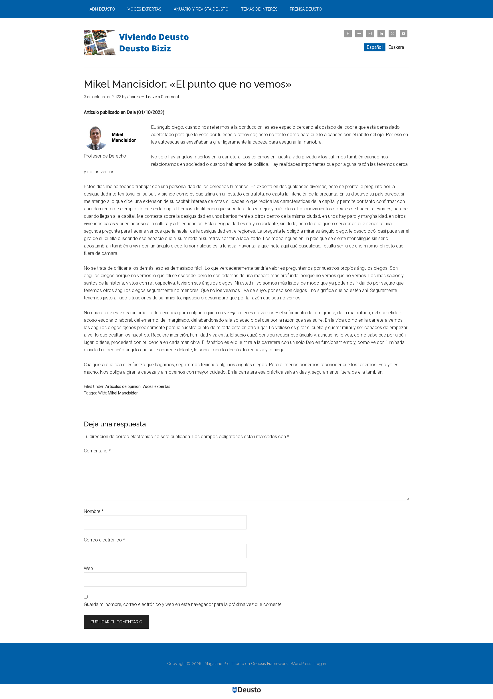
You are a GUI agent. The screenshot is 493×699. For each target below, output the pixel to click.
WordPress (301, 663)
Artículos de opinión (123, 386)
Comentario (97, 451)
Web (88, 568)
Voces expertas (156, 386)
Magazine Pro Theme (224, 663)
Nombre (94, 511)
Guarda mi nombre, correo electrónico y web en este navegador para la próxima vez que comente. (183, 604)
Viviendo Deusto (138, 42)
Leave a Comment (162, 96)
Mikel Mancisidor (123, 393)
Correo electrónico (104, 540)
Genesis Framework (269, 663)
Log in (320, 663)
